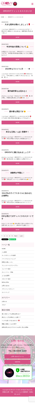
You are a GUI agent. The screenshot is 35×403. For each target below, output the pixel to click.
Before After (5, 282)
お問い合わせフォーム (17, 356)
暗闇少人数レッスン (7, 262)
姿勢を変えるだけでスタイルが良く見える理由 (15, 327)
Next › (16, 236)
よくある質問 (5, 275)
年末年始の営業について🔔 (18, 47)
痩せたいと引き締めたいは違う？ (11, 317)
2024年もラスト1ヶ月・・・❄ (17, 69)
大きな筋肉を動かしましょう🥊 (17, 24)
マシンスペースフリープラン (10, 265)
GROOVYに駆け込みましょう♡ (17, 152)
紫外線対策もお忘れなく (17, 91)
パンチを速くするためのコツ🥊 (11, 320)
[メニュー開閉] (32, 4)
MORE (17, 37)
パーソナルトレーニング (9, 259)
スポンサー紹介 (6, 279)
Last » (21, 236)
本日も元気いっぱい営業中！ (17, 132)
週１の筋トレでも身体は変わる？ (11, 314)
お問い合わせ (5, 285)
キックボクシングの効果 (9, 255)
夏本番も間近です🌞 (17, 111)
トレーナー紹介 (6, 269)
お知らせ (4, 301)
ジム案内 (4, 252)
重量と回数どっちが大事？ (9, 324)
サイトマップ (5, 292)
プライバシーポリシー (8, 289)
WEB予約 (17, 362)
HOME (2, 17)
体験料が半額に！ (17, 173)
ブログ (4, 305)
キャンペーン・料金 (7, 272)
